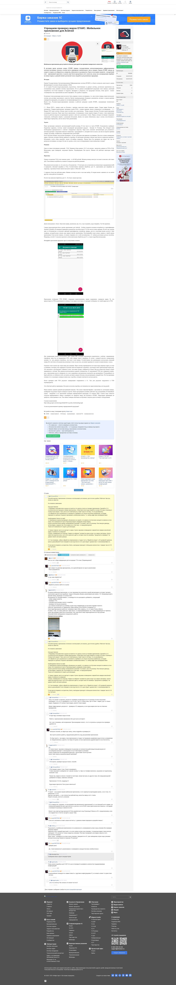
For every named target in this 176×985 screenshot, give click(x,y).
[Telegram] (112, 975)
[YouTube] (126, 975)
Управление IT (73, 915)
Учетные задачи (51, 926)
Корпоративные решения (78, 943)
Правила (114, 924)
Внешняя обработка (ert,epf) (123, 116)
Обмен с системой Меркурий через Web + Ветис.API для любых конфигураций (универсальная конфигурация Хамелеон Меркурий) (106, 484)
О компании (115, 917)
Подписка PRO (51, 921)
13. (49, 789)
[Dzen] (123, 975)
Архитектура (73, 917)
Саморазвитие (73, 920)
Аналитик (94, 906)
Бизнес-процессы (74, 906)
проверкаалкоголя (89, 413)
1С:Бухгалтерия (96, 919)
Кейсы (71, 935)
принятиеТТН (79, 413)
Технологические (74, 955)
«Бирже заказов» (95, 423)
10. (49, 745)
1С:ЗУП (93, 933)
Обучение (94, 902)
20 (50, 882)
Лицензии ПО (73, 948)
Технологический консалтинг (55, 953)
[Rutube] (130, 975)
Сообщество (50, 940)
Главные (49, 906)
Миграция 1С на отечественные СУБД (53, 960)
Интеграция (50, 938)
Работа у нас (115, 928)
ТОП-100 (49, 913)
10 (50, 761)
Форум (116, 910)
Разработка (50, 931)
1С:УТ (93, 928)
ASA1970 (53, 590)
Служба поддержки (119, 935)
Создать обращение (119, 952)
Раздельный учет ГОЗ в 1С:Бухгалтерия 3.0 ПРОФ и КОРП (52, 458)
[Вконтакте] (116, 975)
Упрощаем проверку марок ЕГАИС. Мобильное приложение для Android (72, 29)
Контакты (114, 931)
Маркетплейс (96, 917)
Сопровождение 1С (76, 923)
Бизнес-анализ (73, 904)
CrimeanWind (54, 496)
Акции (71, 926)
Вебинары (72, 939)
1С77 (92, 942)
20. (49, 871)
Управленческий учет (121, 148)
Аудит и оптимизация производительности (53, 956)
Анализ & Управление (76, 902)
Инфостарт (69, 411)
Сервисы (71, 930)
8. (49, 713)
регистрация (70, 889)
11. (50, 759)
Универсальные (96, 938)
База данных (50, 933)
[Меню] (45, 2)
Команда (71, 913)
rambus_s (53, 825)
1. (48, 558)
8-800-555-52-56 (117, 947)
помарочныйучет (55, 413)
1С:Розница (63, 413)
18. (49, 843)
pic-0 (51, 558)
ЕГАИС (47, 413)
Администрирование (53, 935)
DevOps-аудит (51, 948)
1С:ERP (93, 921)
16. (49, 825)
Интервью (50, 911)
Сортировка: (78, 554)
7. (49, 697)
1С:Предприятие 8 (120, 120)
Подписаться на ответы (51, 554)
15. (49, 818)
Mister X (53, 575)
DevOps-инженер (96, 911)
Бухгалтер (119, 110)
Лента (48, 909)
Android (118, 128)
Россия (118, 132)
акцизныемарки (71, 413)
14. (49, 802)
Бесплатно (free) (120, 152)
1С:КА (93, 924)
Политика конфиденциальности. (73, 969)
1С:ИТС (71, 928)
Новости (49, 904)
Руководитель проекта (98, 909)
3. (49, 565)
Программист (120, 109)
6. (48, 496)
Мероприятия (118, 902)
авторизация (78, 889)
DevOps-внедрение (52, 950)
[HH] (119, 975)
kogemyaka (54, 862)
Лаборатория (51, 944)
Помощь (113, 926)
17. (48, 854)
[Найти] (130, 897)
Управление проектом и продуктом (76, 909)
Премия (49, 915)
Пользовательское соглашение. (53, 969)
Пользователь (119, 112)
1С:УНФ (93, 926)
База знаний (51, 919)
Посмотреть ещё (78, 490)
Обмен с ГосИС (120, 105)
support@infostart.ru (117, 949)
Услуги (71, 932)
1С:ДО (93, 935)
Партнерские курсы (97, 913)
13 (49, 804)
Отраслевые (72, 950)
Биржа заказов (119, 907)
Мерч (115, 912)
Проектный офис (97, 948)
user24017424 (55, 565)
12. (50, 767)
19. (49, 862)
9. (50, 729)
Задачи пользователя (53, 928)
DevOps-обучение (52, 946)
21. (50, 880)
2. (48, 575)
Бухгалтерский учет (121, 146)
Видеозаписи (118, 904)
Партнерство (73, 937)
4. (49, 582)
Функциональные (52, 924)
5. (48, 590)
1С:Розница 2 (119, 124)
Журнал (49, 902)
